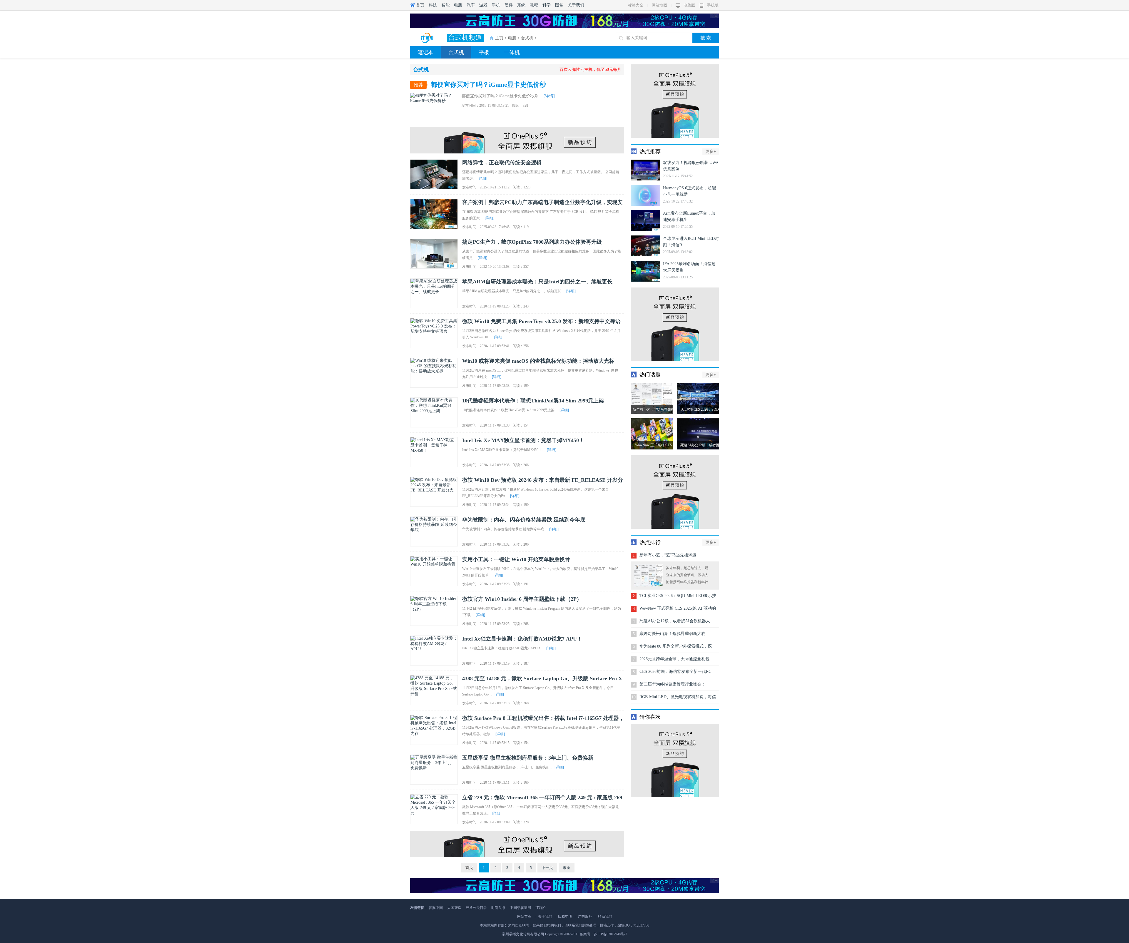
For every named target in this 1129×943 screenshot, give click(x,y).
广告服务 (585, 916)
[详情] (549, 96)
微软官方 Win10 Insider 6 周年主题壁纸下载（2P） (522, 599)
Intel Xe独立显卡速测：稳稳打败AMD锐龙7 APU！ (522, 639)
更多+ (710, 151)
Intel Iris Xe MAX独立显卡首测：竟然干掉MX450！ (523, 440)
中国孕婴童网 (520, 908)
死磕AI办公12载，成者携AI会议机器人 (674, 621)
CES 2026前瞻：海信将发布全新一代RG (675, 671)
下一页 (547, 867)
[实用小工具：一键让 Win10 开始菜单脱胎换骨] (433, 571)
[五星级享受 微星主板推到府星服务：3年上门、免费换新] (433, 769)
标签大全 (635, 5)
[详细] (482, 178)
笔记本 (425, 52)
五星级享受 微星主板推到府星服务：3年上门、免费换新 (527, 758)
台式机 (527, 38)
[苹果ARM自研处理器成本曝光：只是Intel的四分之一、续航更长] (433, 293)
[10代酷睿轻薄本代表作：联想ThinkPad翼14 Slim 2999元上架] (433, 412)
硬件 (509, 5)
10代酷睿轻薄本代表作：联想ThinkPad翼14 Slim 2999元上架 (533, 401)
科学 (546, 5)
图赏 (559, 5)
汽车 (471, 5)
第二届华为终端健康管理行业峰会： (672, 684)
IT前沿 (540, 908)
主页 (499, 38)
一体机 (512, 52)
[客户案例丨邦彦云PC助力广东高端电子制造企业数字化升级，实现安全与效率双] (433, 214)
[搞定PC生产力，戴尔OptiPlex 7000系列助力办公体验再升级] (433, 253)
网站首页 (524, 916)
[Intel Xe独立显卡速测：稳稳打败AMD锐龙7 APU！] (433, 650)
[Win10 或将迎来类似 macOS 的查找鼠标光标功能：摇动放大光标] (433, 372)
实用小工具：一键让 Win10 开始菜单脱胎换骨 (516, 559)
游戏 (483, 5)
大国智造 (454, 908)
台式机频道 (465, 37)
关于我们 (576, 5)
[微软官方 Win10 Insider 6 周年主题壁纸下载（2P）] (433, 611)
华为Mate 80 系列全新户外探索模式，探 (675, 646)
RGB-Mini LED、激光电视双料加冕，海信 (677, 697)
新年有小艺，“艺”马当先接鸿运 (668, 555)
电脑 (458, 5)
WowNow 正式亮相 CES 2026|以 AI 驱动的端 (677, 610)
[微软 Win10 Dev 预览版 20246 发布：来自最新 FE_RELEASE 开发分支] (433, 491)
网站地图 (659, 5)
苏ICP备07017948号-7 (610, 934)
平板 (484, 52)
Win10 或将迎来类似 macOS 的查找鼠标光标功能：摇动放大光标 (538, 361)
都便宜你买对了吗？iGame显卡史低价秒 (488, 84)
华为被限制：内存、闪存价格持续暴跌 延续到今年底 (523, 520)
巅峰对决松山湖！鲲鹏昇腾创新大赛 (672, 633)
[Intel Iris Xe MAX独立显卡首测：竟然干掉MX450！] (433, 452)
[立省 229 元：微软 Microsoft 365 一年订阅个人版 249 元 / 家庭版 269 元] (433, 809)
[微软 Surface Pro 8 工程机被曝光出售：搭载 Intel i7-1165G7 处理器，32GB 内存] (433, 730)
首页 (420, 5)
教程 (534, 5)
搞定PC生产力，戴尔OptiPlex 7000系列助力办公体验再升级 (532, 242)
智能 (445, 5)
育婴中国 (436, 908)
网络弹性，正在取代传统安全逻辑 (502, 162)
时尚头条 (498, 908)
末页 (566, 867)
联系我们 (605, 916)
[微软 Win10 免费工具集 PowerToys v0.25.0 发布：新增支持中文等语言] (433, 333)
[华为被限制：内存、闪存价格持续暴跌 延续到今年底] (433, 531)
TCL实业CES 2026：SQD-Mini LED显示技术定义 (677, 597)
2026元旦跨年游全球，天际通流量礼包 (674, 659)
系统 (521, 5)
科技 (433, 5)
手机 (496, 5)
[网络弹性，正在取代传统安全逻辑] (433, 174)
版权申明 (565, 916)
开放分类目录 (476, 908)
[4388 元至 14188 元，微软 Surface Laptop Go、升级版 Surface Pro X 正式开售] (433, 690)
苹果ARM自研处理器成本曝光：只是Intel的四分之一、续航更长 (537, 282)
